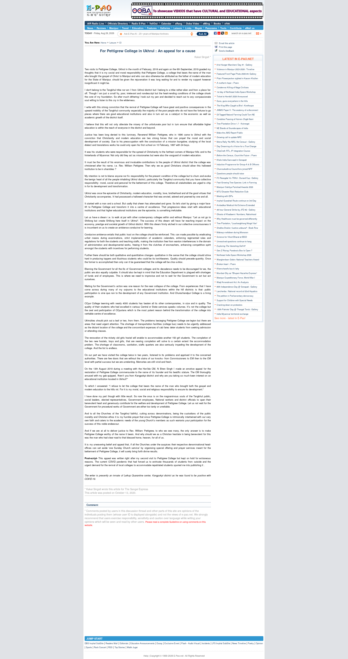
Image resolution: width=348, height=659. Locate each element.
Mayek (198, 28)
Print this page (225, 46)
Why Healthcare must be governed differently (237, 218)
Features (152, 28)
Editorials (124, 643)
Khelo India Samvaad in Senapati (232, 159)
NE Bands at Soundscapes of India (232, 128)
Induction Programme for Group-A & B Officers (238, 164)
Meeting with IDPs (225, 196)
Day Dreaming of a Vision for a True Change (236, 146)
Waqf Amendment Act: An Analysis (233, 282)
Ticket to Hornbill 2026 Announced (232, 96)
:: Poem (228, 82)
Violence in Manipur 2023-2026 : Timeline (235, 69)
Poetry (251, 643)
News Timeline (239, 643)
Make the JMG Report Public (230, 132)
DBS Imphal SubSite (94, 643)
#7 (231, 245)
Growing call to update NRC (229, 137)
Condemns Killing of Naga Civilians (233, 87)
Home (103, 42)
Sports (89, 647)
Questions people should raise (230, 173)
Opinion (259, 643)
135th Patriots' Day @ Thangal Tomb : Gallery (237, 309)
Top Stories (120, 647)
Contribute (236, 28)
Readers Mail (111, 643)
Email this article (226, 43)
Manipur (114, 28)
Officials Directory (118, 23)
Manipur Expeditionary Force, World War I (236, 277)
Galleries (165, 28)
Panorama (211, 28)
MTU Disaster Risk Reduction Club (232, 191)
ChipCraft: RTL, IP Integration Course (233, 150)
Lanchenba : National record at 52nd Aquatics (237, 291)
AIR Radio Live (95, 23)
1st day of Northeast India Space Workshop (236, 91)
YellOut (153, 23)
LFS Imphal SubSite (221, 643)
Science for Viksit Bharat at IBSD (232, 236)
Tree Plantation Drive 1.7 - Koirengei (233, 123)
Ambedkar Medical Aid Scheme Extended (236, 205)
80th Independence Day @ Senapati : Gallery (237, 286)
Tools (223, 28)
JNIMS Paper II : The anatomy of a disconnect (237, 110)
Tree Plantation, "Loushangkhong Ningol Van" (237, 223)
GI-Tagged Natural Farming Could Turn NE (236, 114)
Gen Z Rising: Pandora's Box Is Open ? (234, 250)
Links (188, 28)
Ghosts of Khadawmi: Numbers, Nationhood (236, 214)
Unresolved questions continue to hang (234, 241)
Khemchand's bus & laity (228, 268)
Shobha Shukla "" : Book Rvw (237, 227)
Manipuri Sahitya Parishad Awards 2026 (235, 187)
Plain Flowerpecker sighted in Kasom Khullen (237, 78)
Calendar (166, 23)
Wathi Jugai (132, 647)
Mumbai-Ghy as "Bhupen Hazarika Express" (237, 273)
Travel (125, 28)
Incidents (206, 643)
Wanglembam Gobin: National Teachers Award (238, 259)
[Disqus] (148, 575)
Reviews (101, 28)
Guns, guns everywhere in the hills (232, 100)
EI (120, 42)
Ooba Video (192, 23)
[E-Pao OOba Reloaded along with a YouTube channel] (197, 17)
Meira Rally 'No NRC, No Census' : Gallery (236, 141)
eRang (178, 23)
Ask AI (202, 33)
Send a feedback (226, 50)
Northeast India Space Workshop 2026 (234, 254)
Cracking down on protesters (229, 304)
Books (217, 23)
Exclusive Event (171, 643)
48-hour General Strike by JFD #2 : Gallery (236, 209)
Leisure (177, 28)
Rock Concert (100, 647)
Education (138, 28)
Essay (159, 643)
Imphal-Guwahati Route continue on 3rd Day (236, 200)
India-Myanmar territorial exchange (232, 313)
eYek (227, 23)
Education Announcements (142, 643)
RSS (110, 647)
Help (146, 655)
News (90, 28)
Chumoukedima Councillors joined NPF (234, 168)
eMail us (249, 28)
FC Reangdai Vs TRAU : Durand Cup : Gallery (237, 177)
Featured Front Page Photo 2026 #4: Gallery (236, 73)
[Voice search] (191, 34)
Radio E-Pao (139, 23)
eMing (206, 23)
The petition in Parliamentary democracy (235, 295)
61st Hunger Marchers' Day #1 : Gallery (234, 64)
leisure (112, 42)
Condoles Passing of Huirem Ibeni (235, 119)
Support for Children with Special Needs (235, 300)
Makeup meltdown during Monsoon (232, 232)
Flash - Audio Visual (190, 643)
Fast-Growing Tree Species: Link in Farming (237, 182)
